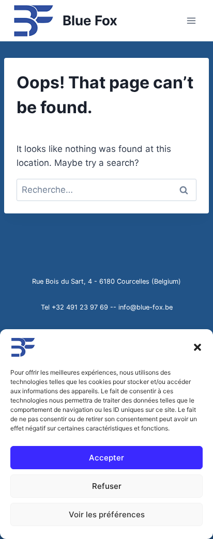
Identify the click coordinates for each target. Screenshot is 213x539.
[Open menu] (191, 20)
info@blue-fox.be (145, 307)
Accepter (106, 458)
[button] (197, 347)
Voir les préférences (107, 514)
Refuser (106, 486)
